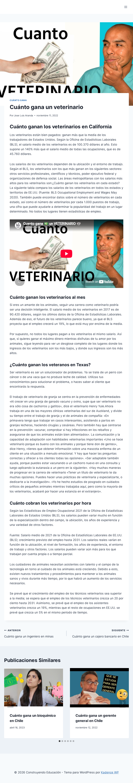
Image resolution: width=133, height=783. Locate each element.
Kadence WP (110, 772)
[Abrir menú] (125, 7)
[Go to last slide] (10, 703)
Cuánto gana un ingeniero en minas (29, 633)
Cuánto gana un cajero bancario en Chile (100, 633)
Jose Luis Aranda (23, 115)
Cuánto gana (18, 100)
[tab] (59, 741)
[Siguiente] (122, 703)
